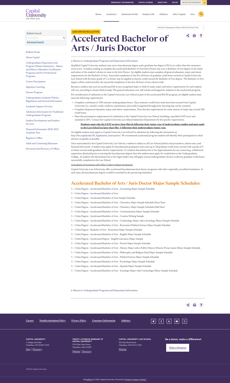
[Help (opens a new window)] (201, 35)
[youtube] (176, 321)
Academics (111, 14)
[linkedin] (169, 321)
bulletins (89, 380)
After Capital (179, 14)
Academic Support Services (39, 106)
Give (192, 14)
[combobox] (180, 27)
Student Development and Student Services (43, 122)
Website (76, 351)
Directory (162, 2)
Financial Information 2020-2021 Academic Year (42, 131)
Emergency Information (122, 2)
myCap (175, 2)
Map (28, 349)
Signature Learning (35, 87)
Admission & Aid (129, 14)
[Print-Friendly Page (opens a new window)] (194, 35)
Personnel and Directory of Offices (43, 149)
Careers (30, 320)
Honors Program (34, 92)
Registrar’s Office (34, 138)
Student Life (148, 14)
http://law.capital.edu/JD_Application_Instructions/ (95, 135)
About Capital (33, 57)
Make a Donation (177, 348)
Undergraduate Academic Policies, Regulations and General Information (44, 99)
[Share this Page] (187, 35)
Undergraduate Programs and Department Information (111, 61)
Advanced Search (35, 42)
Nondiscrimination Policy (52, 320)
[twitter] (153, 321)
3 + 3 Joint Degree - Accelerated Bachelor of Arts (94, 193)
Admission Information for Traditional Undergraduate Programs (44, 114)
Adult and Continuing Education (42, 143)
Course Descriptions (36, 81)
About (98, 14)
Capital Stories (145, 2)
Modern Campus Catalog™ (136, 380)
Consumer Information (103, 320)
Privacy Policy (78, 320)
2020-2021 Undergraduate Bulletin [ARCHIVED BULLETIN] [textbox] (178, 27)
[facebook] (161, 321)
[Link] (36, 14)
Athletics (163, 14)
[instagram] (184, 321)
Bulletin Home (33, 52)
